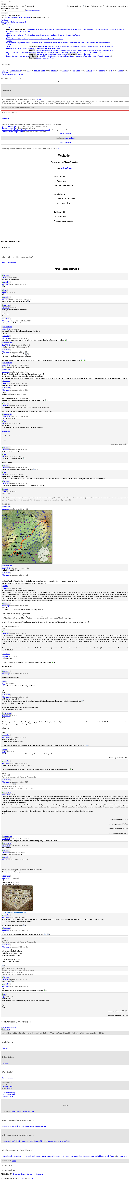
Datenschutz (39, 1174)
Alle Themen (40, 48)
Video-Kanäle (87, 54)
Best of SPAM (88, 52)
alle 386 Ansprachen (65, 133)
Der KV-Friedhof (97, 50)
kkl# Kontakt (6, 432)
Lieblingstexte (86, 46)
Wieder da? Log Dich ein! (22, 31)
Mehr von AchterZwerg (9, 1094)
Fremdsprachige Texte (97, 46)
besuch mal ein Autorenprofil (74, 29)
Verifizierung (24, 56)
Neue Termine (76, 35)
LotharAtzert (6, 1063)
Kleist (58, 148)
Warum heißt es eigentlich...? (61, 52)
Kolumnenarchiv (62, 54)
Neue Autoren (44, 35)
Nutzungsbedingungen (13, 56)
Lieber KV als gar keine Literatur (42, 52)
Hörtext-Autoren (57, 43)
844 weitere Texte (121, 1156)
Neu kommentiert (64, 46)
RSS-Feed (21, 1178)
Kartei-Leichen (85, 43)
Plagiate (71, 56)
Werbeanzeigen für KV (76, 52)
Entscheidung (49, 1141)
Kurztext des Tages (7, 1086)
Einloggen (4, 13)
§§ (8, 54)
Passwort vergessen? (19, 22)
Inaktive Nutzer (105, 43)
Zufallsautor (29, 43)
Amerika (32, 1126)
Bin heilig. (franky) (109, 1156)
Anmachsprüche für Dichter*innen (66, 50)
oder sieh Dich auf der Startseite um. (95, 29)
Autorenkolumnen (41, 54)
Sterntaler (120, 71)
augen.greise (6, 1126)
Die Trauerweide (14, 1126)
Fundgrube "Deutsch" (98, 52)
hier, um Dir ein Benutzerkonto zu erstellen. (18, 17)
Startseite (9, 1088)
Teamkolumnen (52, 54)
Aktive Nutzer (76, 43)
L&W (32, 1178)
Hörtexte (79, 54)
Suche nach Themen (35, 39)
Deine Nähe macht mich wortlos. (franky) (13, 1156)
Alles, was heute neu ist (13, 35)
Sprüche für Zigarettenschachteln (46, 50)
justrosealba (54, 71)
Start (8, 27)
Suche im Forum (58, 39)
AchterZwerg (66, 168)
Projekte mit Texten (63, 56)
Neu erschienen (43, 46)
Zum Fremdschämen (40, 1126)
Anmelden (10, 22)
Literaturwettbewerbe (42, 58)
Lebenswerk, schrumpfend (10, 1141)
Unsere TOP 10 (67, 43)
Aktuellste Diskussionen (19, 48)
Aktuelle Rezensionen (104, 56)
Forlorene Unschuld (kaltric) (96, 1156)
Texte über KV (56, 48)
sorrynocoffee (76, 71)
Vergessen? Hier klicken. (33, 10)
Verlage (52, 58)
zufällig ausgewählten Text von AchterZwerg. (23, 1111)
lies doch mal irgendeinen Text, (55, 29)
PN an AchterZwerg (8, 1096)
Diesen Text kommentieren (9, 262)
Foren (9, 46)
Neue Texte (24, 35)
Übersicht (9, 48)
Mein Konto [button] (4, 20)
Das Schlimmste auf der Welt (37, 1141)
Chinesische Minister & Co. (84, 50)
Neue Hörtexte (66, 35)
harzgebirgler (6, 1048)
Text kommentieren (7, 1078)
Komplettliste (21, 43)
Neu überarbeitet (54, 46)
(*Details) (38, 99)
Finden (4, 4)
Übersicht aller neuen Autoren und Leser (12, 74)
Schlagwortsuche (23, 39)
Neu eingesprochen (76, 46)
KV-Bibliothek (93, 56)
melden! (14, 1161)
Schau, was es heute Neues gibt (36, 29)
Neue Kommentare (34, 35)
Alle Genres (47, 48)
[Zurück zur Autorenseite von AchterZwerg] (5, 1029)
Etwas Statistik (16, 52)
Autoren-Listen (47, 43)
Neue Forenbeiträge (55, 35)
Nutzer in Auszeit (95, 43)
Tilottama (65, 71)
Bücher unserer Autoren (82, 56)
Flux (28, 71)
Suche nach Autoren (47, 39)
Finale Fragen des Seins (23, 1141)
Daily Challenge (52, 56)
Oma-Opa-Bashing (24, 1126)
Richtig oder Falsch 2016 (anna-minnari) (35, 1156)
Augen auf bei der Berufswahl (62, 1141)
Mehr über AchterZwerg (9, 1093)
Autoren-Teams (37, 43)
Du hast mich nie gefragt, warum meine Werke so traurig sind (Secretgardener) (68, 1156)
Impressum (16, 1174)
